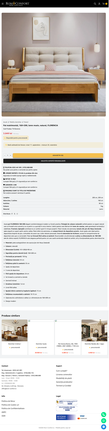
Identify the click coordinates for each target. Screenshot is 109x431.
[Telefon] (103, 414)
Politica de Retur (8, 401)
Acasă (5, 122)
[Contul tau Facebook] (12, 213)
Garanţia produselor (64, 382)
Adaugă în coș (58, 155)
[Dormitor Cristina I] (14, 330)
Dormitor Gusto (41, 344)
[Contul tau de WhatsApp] (17, 213)
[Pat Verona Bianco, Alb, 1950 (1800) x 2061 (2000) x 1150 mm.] (68, 330)
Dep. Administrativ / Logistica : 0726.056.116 (18, 373)
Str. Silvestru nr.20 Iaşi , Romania (12, 386)
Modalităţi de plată (64, 378)
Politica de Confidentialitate (13, 408)
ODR (3, 416)
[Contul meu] (99, 4)
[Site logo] (17, 3)
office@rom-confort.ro (9, 388)
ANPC (4, 412)
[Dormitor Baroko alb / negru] (94, 330)
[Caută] (95, 4)
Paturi (26, 122)
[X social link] (14, 213)
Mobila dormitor (16, 122)
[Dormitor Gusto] (41, 330)
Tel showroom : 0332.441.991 (12, 370)
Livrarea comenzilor (64, 374)
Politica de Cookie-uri (10, 405)
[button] (4, 65)
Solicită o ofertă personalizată (53, 161)
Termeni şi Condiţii (63, 385)
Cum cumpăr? (61, 371)
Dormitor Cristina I (14, 344)
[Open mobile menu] (3, 4)
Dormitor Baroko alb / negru (94, 344)
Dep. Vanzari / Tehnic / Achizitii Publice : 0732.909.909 (21, 375)
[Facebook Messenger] (103, 427)
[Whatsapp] (103, 420)
